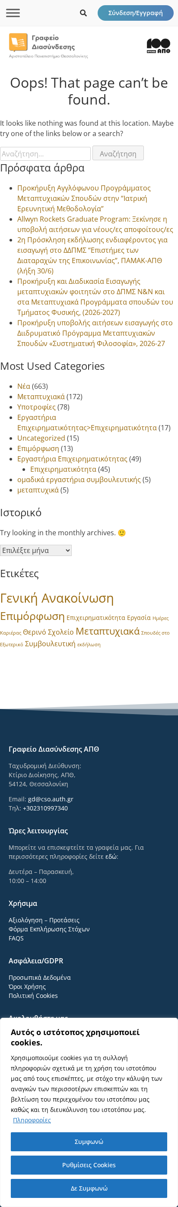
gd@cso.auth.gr (50, 799)
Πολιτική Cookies (33, 995)
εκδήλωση (89, 645)
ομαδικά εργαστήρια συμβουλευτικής (79, 479)
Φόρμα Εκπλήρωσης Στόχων (49, 929)
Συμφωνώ (89, 1141)
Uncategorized (41, 438)
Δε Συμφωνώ (89, 1188)
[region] (89, 1112)
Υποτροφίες (36, 407)
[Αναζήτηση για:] (46, 154)
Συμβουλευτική (50, 643)
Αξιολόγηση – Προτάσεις (44, 920)
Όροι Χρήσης (27, 986)
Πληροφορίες (32, 1120)
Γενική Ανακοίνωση (57, 598)
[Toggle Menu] (13, 13)
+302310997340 (45, 808)
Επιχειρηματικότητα (63, 469)
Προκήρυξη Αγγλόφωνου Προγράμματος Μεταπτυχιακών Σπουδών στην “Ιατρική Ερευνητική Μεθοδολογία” (84, 198)
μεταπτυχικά (38, 490)
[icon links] (83, 13)
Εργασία (139, 617)
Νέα (23, 386)
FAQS (16, 938)
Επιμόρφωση (38, 448)
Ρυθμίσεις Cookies (89, 1165)
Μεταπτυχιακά (41, 396)
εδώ (111, 856)
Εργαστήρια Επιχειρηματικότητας (72, 459)
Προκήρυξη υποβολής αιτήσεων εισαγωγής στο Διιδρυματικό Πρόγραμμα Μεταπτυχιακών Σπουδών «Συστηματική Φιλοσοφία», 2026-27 (95, 333)
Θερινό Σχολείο (48, 632)
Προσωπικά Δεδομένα (40, 977)
